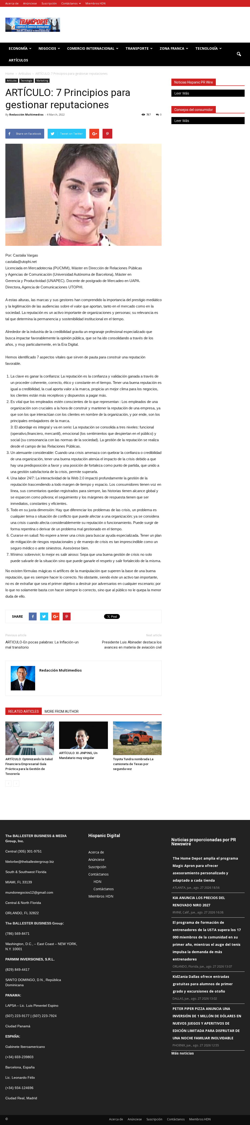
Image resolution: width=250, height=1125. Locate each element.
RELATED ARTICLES (23, 711)
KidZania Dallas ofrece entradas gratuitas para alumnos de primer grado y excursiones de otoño (203, 984)
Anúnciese (30, 3)
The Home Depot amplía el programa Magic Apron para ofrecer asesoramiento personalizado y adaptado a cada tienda (205, 869)
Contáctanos (69, 3)
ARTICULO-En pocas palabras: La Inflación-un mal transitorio (42, 645)
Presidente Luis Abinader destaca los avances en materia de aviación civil (132, 645)
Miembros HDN (95, 3)
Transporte (137, 48)
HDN (97, 881)
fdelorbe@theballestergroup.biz (29, 862)
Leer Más (181, 93)
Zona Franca (172, 48)
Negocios (47, 48)
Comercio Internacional (91, 48)
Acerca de (12, 3)
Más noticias (182, 1053)
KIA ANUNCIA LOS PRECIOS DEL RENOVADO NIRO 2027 (199, 901)
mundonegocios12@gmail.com (29, 892)
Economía (18, 48)
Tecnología (206, 48)
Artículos (18, 60)
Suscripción (49, 3)
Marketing (42, 80)
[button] (239, 54)
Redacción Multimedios (26, 114)
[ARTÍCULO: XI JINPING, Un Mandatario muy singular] (83, 735)
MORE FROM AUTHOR (62, 711)
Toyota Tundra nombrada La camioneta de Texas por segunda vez (133, 764)
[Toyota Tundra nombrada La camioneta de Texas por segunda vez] (137, 738)
